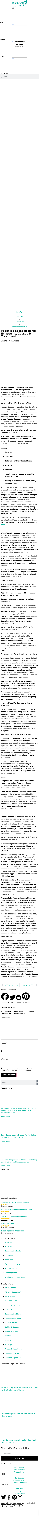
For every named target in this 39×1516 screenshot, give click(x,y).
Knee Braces (10, 1340)
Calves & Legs (10, 1310)
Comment (5, 1017)
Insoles (8, 1336)
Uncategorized (11, 1273)
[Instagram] (20, 1497)
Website (4, 1059)
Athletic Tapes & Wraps (14, 1292)
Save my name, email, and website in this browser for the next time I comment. (17, 1069)
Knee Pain (20, 322)
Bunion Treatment (12, 1305)
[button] (5, 998)
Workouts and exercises (15, 1277)
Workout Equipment (13, 1358)
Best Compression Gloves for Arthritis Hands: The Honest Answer (18, 1136)
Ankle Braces (10, 1288)
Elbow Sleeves (11, 1323)
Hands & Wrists (11, 1331)
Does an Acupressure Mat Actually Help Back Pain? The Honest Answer (19, 1161)
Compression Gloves (13, 1314)
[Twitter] (3, 1497)
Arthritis (8, 1242)
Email (4, 1051)
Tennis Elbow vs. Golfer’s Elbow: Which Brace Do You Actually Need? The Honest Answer (18, 1110)
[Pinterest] (14, 1497)
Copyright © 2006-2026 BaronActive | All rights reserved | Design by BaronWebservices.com (18, 1504)
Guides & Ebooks (12, 1327)
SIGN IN (4, 73)
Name (4, 1043)
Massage (8, 1345)
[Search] (37, 1082)
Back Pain (20, 312)
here (3, 525)
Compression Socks (13, 1251)
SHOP (3, 22)
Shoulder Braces (12, 1353)
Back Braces (10, 1296)
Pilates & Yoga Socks (13, 1349)
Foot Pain (19, 317)
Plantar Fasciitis (11, 1268)
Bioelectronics (11, 1301)
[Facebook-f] (9, 1497)
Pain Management (19, 326)
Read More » (6, 1116)
